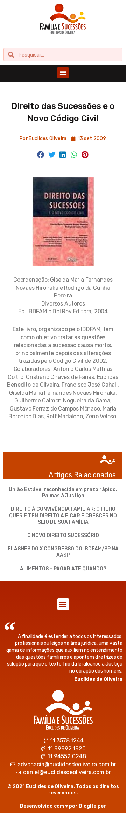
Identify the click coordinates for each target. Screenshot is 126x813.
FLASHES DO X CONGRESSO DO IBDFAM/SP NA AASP (63, 552)
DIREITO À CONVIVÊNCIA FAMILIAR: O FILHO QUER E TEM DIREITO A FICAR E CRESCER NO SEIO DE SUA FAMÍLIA (63, 515)
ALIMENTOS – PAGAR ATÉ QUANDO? (63, 569)
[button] (63, 72)
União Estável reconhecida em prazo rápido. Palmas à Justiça (63, 492)
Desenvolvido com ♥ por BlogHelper (63, 806)
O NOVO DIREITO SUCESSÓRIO (63, 535)
